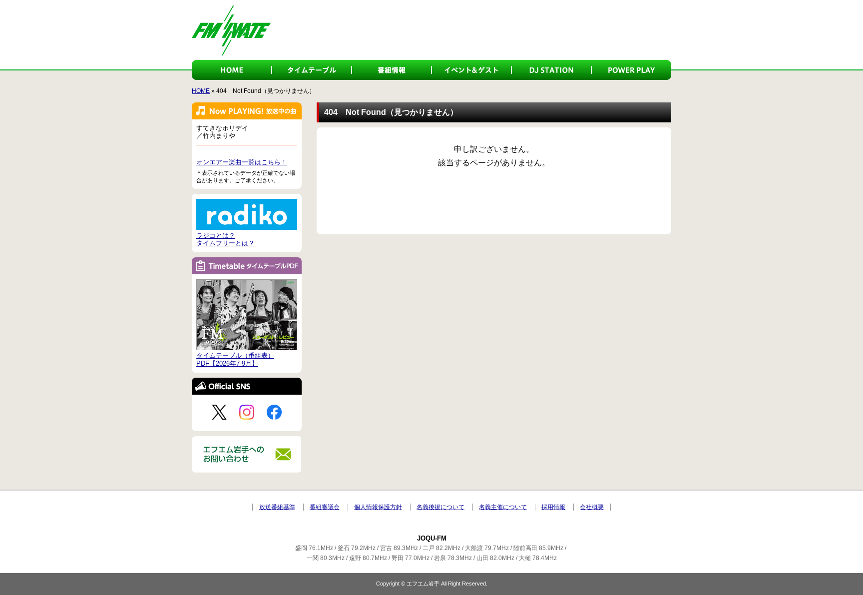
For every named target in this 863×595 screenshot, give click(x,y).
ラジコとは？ (215, 235)
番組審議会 (325, 507)
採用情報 (553, 507)
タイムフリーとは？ (225, 243)
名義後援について (440, 507)
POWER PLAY (631, 70)
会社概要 (592, 507)
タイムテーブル (312, 70)
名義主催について (503, 507)
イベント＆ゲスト (471, 70)
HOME (232, 70)
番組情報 (392, 70)
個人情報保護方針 (378, 507)
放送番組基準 (277, 507)
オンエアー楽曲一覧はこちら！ (241, 162)
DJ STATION (551, 70)
